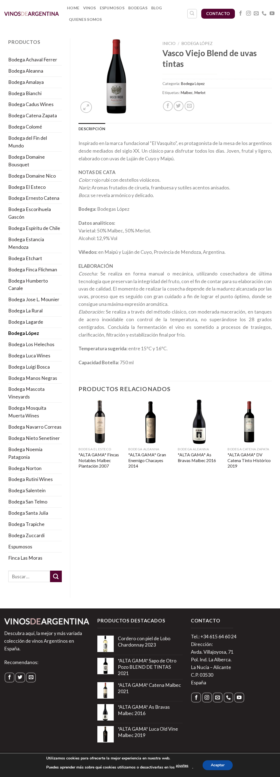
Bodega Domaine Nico (32, 176)
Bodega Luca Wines (29, 355)
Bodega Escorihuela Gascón (29, 213)
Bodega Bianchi (25, 93)
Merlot (200, 92)
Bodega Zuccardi (26, 535)
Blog (156, 7)
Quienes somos (85, 19)
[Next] (271, 442)
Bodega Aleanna (25, 71)
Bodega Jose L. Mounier (33, 299)
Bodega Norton (25, 468)
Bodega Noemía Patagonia (25, 453)
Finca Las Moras (25, 558)
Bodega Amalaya (26, 82)
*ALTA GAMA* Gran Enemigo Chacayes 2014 (147, 460)
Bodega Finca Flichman (32, 269)
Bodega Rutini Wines (30, 479)
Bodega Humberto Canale (28, 284)
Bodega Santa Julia (28, 513)
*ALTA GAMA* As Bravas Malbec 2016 (197, 457)
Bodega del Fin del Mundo (27, 142)
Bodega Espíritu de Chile (34, 228)
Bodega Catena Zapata (32, 115)
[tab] (91, 129)
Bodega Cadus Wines (31, 104)
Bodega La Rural (25, 311)
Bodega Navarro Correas (35, 427)
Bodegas (137, 7)
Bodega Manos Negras (32, 378)
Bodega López (23, 333)
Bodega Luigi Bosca (29, 367)
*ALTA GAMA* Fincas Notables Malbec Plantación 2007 (98, 460)
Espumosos (112, 7)
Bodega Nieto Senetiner (34, 438)
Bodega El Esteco (27, 187)
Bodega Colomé (25, 127)
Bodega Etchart (25, 258)
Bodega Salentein (27, 490)
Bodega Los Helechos (31, 344)
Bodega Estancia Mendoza (26, 243)
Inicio (169, 43)
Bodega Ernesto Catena (33, 198)
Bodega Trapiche (26, 524)
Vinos (89, 7)
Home (73, 7)
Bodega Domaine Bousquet (26, 160)
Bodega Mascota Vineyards (26, 393)
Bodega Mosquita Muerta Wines (27, 412)
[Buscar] (192, 14)
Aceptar (217, 765)
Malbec (187, 92)
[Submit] (56, 576)
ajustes (182, 765)
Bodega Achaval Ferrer (32, 59)
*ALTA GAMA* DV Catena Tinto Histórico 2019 (249, 460)
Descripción (91, 128)
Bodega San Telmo (27, 502)
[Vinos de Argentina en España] (31, 14)
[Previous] (79, 442)
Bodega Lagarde (25, 322)
